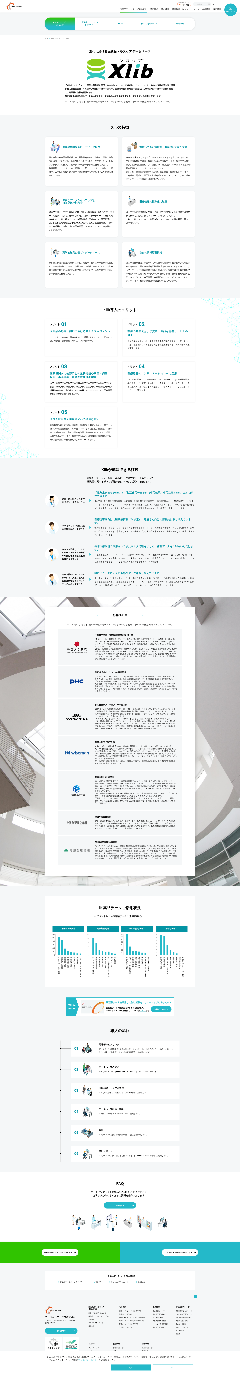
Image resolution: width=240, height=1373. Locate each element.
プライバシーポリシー (88, 1360)
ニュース (195, 9)
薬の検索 (165, 9)
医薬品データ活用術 (125, 1327)
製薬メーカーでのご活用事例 (128, 1324)
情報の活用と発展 (182, 1321)
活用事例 (154, 9)
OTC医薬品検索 (158, 1317)
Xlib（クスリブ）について (60, 23)
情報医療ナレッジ (180, 9)
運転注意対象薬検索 (159, 1321)
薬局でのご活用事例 (125, 1314)
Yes (131, 1367)
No (173, 1367)
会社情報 (206, 9)
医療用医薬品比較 (159, 1327)
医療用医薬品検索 (159, 1314)
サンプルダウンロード (150, 24)
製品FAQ (180, 24)
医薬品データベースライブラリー (90, 23)
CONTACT (61, 1331)
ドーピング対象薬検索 (160, 1324)
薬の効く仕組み (181, 1324)
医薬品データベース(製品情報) (133, 9)
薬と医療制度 (180, 1330)
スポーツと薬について (183, 1327)
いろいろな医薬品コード (184, 1314)
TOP (46, 38)
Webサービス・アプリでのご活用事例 (132, 1317)
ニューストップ (93, 1348)
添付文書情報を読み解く (184, 1317)
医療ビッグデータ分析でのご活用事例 (131, 1321)
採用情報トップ (147, 1348)
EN (220, 4)
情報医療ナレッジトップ (184, 1311)
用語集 (178, 1334)
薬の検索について (159, 1311)
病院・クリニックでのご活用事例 (130, 1311)
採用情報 (217, 9)
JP (214, 4)
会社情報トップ (118, 1348)
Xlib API (120, 24)
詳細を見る (120, 1206)
